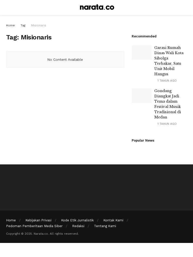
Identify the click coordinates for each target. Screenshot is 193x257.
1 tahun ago (167, 80)
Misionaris (38, 25)
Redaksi (78, 226)
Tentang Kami (105, 226)
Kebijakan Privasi (38, 220)
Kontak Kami (113, 220)
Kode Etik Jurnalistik (77, 220)
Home (10, 25)
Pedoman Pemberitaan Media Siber (34, 226)
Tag (23, 25)
